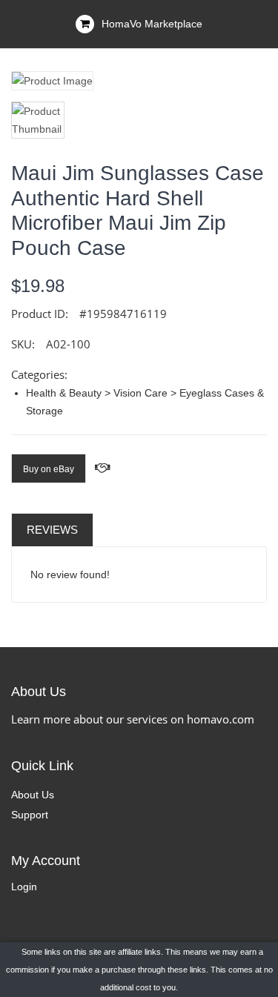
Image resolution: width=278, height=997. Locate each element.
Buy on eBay (48, 469)
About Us (32, 795)
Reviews (52, 529)
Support (29, 815)
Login (24, 886)
